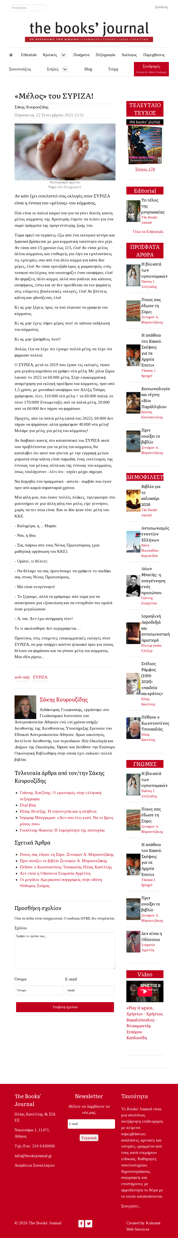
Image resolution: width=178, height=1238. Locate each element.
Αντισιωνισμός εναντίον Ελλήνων (155, 534)
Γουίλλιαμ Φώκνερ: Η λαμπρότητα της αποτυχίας (62, 830)
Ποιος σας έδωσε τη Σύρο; (42, 854)
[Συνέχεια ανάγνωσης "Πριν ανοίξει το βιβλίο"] (133, 441)
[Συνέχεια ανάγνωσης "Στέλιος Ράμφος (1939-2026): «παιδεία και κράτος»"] (133, 683)
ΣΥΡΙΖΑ (40, 677)
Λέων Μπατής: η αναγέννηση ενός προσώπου (153, 580)
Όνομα (20, 979)
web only (22, 677)
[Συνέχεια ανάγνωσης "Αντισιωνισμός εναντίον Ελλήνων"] (133, 541)
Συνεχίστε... (131, 1206)
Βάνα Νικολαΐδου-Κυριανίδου (150, 550)
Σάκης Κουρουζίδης (32, 107)
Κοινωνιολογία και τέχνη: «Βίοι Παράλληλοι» (155, 397)
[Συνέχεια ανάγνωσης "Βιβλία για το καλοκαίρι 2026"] (133, 500)
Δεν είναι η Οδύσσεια (38, 873)
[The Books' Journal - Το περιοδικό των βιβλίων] (89, 30)
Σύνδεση (161, 7)
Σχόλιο (21, 928)
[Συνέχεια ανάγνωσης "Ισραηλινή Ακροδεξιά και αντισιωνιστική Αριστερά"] (133, 633)
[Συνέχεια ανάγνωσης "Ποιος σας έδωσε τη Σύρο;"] (133, 310)
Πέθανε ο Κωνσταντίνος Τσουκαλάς (51, 867)
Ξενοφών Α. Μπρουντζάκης (90, 854)
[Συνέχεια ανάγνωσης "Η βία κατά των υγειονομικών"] (133, 274)
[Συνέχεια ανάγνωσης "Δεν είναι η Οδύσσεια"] (133, 941)
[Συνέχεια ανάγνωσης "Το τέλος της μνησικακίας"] (133, 210)
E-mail (71, 979)
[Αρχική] (14, 55)
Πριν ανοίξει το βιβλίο (39, 860)
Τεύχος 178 (145, 169)
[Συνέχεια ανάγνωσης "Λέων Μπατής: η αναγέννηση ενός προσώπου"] (133, 585)
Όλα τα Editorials (148, 231)
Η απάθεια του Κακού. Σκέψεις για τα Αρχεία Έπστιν (151, 350)
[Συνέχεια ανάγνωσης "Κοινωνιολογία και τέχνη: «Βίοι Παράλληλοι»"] (133, 402)
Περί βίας (28, 805)
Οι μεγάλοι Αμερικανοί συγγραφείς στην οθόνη (61, 879)
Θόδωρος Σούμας (35, 885)
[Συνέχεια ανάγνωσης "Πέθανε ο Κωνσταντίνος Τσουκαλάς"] (133, 728)
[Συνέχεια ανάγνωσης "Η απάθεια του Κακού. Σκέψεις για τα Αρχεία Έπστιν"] (133, 354)
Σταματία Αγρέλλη (74, 873)
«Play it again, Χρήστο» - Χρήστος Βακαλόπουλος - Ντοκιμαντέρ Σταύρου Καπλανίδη (144, 1023)
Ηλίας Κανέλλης (97, 867)
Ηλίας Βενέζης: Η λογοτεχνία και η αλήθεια (58, 811)
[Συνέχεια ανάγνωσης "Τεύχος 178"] (144, 141)
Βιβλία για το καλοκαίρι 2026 (150, 495)
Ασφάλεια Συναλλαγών (35, 1165)
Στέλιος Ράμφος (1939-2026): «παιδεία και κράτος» (152, 678)
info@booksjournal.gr (33, 1155)
